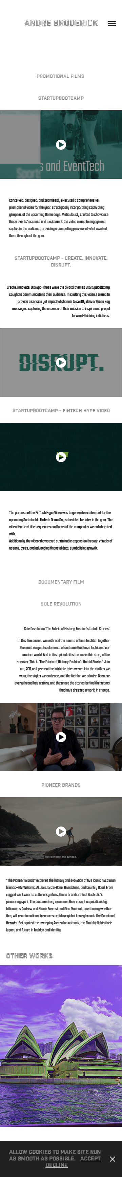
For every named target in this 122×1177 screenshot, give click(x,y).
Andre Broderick (61, 23)
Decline (56, 1165)
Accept (90, 1158)
